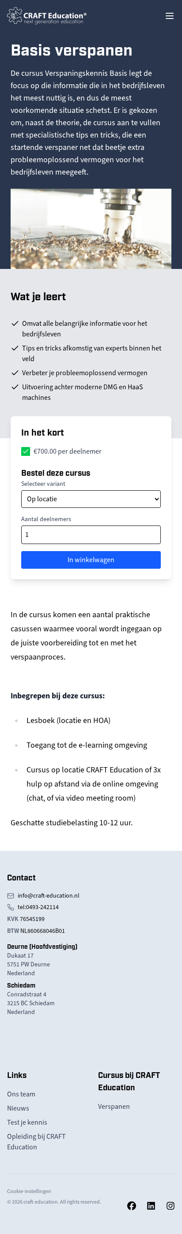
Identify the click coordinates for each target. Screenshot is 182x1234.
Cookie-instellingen (29, 1191)
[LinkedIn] (151, 1205)
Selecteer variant (43, 484)
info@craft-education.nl (49, 895)
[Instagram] (170, 1205)
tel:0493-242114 (38, 907)
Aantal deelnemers (46, 519)
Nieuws (18, 1108)
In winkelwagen (91, 559)
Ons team (21, 1094)
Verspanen (114, 1106)
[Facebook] (131, 1205)
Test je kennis (27, 1122)
